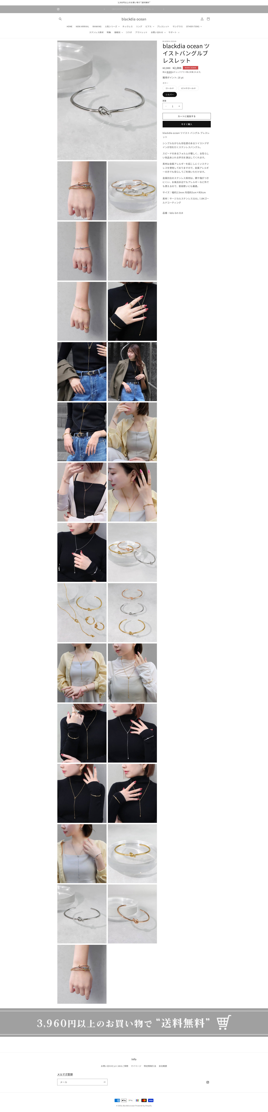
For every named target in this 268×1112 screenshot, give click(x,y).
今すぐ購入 (186, 124)
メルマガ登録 (65, 1074)
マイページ (136, 1066)
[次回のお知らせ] (164, 9)
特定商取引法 (150, 1066)
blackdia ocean (129, 1105)
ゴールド (171, 89)
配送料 (169, 72)
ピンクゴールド (189, 89)
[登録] (104, 1082)
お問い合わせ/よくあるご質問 (114, 1066)
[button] (60, 19)
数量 (164, 100)
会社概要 (163, 1066)
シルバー (170, 94)
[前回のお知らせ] (104, 9)
